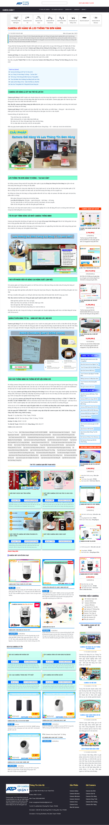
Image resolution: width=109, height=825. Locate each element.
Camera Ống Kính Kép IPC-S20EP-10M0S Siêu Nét (55, 587)
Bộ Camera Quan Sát (90, 599)
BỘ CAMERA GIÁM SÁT (57, 9)
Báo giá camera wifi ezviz (87, 386)
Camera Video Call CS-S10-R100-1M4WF (18, 720)
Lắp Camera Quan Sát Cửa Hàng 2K (50, 457)
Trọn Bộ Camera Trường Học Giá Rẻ (66, 450)
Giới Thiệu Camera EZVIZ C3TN (17, 437)
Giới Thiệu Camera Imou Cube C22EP (55, 534)
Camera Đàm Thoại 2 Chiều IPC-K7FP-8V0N (20, 584)
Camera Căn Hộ (90, 793)
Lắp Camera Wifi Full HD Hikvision (89, 410)
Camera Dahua (74, 791)
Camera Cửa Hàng (91, 796)
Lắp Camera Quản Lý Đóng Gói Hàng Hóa (35, 440)
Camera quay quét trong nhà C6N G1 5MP (54, 720)
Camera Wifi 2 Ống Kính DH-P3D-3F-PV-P (19, 630)
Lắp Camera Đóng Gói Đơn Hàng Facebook (57, 654)
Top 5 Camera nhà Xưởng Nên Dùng (89, 382)
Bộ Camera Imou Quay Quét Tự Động (52, 737)
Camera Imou (74, 802)
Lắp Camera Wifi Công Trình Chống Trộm (51, 455)
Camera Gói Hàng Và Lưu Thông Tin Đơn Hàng (90, 647)
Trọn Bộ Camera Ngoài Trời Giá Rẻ (66, 452)
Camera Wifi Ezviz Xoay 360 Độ (89, 399)
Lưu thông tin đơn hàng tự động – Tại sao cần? (23, 74)
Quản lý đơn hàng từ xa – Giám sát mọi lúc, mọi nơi (24, 82)
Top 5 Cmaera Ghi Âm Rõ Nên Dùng (90, 367)
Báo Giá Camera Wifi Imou (88, 370)
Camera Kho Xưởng (91, 802)
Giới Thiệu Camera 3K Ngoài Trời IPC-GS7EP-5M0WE (33, 432)
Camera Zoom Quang (89, 611)
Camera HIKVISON (90, 603)
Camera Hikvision (75, 796)
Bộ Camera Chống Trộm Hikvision (90, 437)
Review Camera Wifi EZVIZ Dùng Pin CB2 (64, 434)
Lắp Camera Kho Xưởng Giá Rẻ (53, 675)
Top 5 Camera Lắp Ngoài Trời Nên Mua (90, 374)
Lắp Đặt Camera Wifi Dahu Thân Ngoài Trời (89, 395)
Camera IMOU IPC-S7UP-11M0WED (89, 574)
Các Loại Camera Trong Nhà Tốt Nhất (21, 675)
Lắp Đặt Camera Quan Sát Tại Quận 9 (58, 440)
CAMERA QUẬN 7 (8, 10)
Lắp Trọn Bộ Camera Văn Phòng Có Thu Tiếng (42, 450)
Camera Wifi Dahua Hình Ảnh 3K (89, 407)
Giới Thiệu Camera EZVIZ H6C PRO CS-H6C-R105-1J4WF (58, 494)
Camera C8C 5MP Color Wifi (88, 541)
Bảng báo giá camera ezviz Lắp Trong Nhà (89, 360)
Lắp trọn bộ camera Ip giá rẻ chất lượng (90, 424)
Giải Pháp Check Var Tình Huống (20, 493)
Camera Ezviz (74, 804)
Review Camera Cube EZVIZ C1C (40, 442)
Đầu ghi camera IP (88, 619)
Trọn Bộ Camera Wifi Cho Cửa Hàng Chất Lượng (21, 452)
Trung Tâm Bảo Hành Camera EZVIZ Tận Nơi (52, 445)
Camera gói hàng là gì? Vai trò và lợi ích (21, 72)
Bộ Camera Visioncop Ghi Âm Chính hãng (88, 441)
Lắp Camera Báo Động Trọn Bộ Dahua (89, 432)
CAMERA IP (77, 9)
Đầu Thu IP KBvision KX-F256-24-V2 (89, 268)
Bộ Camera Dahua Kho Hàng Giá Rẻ (45, 452)
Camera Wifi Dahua (86, 416)
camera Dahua (88, 601)
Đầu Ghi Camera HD (88, 617)
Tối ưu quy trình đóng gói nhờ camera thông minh (24, 77)
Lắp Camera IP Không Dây (90, 609)
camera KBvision (89, 605)
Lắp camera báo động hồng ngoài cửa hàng (59, 447)
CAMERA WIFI (68, 9)
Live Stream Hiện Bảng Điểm (90, 749)
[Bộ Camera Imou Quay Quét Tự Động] (54, 734)
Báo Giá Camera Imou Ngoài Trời (89, 364)
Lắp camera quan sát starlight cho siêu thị (27, 457)
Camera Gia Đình (91, 791)
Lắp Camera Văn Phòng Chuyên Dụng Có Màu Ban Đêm (23, 455)
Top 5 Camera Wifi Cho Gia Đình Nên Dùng (89, 403)
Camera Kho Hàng (91, 804)
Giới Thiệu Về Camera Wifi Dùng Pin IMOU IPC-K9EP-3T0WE (24, 535)
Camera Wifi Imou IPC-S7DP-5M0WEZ (90, 504)
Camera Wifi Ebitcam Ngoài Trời (89, 413)
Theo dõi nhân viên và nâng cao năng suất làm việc (25, 79)
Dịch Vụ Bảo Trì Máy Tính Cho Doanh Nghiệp (26, 445)
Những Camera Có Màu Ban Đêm (89, 378)
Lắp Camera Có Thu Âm (90, 607)
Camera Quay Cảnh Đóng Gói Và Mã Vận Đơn (90, 715)
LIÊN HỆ (84, 9)
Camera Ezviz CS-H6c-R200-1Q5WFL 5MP (18, 762)
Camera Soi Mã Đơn (90, 683)
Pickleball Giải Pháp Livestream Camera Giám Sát (41, 437)
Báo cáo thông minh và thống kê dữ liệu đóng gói (24, 84)
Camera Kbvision (75, 793)
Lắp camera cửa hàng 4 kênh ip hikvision (34, 447)
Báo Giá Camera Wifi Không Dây (19, 654)
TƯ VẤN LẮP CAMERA (44, 9)
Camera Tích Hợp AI (89, 613)
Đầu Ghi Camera (74, 807)
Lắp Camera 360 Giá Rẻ (87, 429)
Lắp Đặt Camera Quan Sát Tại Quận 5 (59, 432)
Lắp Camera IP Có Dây (89, 615)
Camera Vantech (75, 799)
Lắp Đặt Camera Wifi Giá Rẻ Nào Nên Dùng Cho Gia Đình (36, 434)
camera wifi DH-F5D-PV (48, 627)
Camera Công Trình (91, 799)
